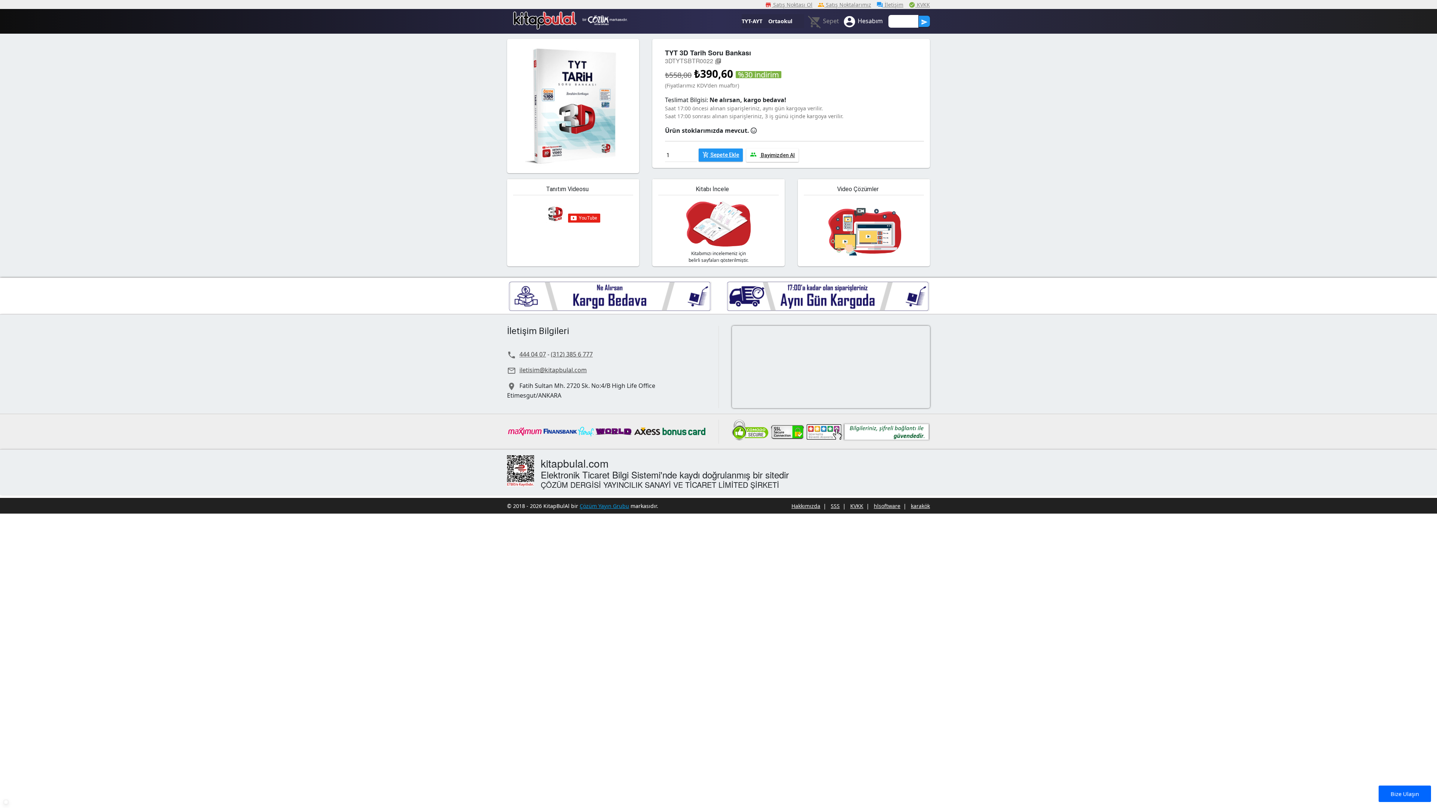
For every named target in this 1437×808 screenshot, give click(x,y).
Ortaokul (780, 21)
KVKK (919, 4)
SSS (835, 505)
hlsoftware (887, 505)
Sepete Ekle (720, 155)
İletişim (889, 4)
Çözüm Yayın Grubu (604, 505)
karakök (920, 505)
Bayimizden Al (772, 154)
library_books (718, 61)
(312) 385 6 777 (572, 354)
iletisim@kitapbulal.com (553, 370)
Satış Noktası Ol (788, 4)
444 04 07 (532, 354)
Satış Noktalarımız (844, 4)
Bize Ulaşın (1405, 794)
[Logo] (545, 16)
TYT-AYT (752, 21)
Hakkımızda (805, 505)
